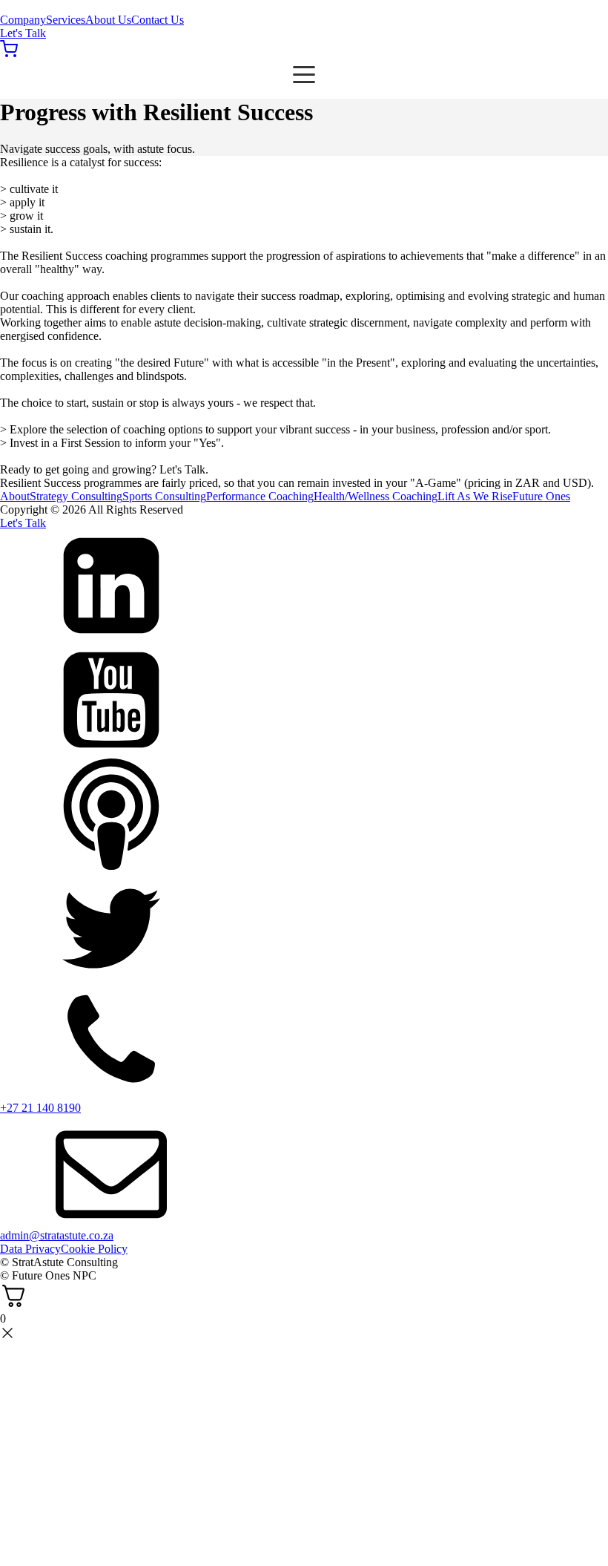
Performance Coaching (260, 496)
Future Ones (541, 496)
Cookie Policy (94, 1248)
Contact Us (157, 19)
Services (65, 19)
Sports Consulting (164, 496)
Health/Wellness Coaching (375, 496)
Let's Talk (23, 33)
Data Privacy (30, 1248)
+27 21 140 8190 (40, 1107)
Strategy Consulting (76, 496)
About (15, 496)
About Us (108, 19)
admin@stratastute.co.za (56, 1235)
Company (23, 19)
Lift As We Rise (474, 496)
